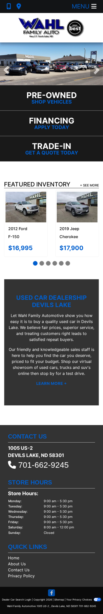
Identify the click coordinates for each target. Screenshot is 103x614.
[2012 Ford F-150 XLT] (26, 206)
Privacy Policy (21, 575)
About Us (17, 563)
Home (13, 557)
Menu (81, 6)
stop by (47, 373)
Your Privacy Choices (79, 599)
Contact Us (19, 569)
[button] (6, 70)
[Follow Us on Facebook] (51, 593)
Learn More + (51, 383)
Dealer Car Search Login (16, 599)
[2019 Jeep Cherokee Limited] (77, 206)
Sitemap (59, 599)
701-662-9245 (43, 464)
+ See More (89, 185)
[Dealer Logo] (51, 27)
